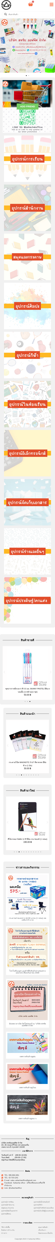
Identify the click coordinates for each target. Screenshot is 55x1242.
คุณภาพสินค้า (43, 1227)
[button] (3, 46)
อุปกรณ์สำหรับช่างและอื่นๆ (44, 1208)
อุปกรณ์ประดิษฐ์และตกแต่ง (44, 1211)
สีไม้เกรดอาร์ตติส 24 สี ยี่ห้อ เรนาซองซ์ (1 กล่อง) (28, 839)
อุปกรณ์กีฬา (38, 1205)
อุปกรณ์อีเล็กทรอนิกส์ (42, 1202)
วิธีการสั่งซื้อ (5, 1227)
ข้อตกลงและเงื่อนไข (46, 1233)
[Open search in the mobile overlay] (27, 14)
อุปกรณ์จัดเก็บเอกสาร (9, 1211)
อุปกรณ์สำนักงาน (7, 1205)
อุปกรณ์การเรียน (7, 1202)
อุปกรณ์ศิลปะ (6, 1214)
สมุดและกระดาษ (7, 1208)
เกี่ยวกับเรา (42, 1230)
